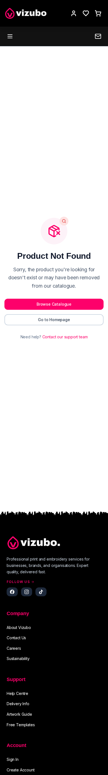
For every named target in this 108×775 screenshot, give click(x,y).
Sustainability (18, 658)
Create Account (21, 770)
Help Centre (17, 693)
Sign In (13, 759)
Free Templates (21, 724)
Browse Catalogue (54, 304)
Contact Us (16, 637)
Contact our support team (65, 336)
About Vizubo (19, 627)
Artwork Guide (19, 714)
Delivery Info (18, 703)
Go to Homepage (54, 319)
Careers (14, 648)
